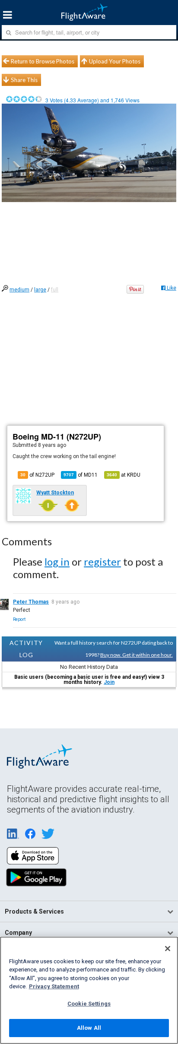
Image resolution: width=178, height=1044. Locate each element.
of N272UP (37, 475)
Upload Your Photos (114, 61)
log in (57, 561)
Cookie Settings (89, 1003)
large (40, 290)
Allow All (89, 1028)
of (81, 475)
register (102, 561)
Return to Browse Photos (42, 61)
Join (109, 682)
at (123, 475)
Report (19, 619)
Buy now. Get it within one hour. (136, 655)
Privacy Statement (54, 986)
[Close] (167, 948)
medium (19, 290)
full (54, 290)
